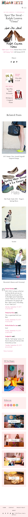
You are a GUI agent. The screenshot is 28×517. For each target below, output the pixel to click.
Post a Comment (8, 351)
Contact (11, 507)
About (14, 510)
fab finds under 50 (9, 12)
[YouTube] (17, 405)
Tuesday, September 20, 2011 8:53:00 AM (13, 346)
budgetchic (8, 336)
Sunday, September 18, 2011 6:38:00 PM (13, 331)
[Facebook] (5, 405)
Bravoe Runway (9, 289)
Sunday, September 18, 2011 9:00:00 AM (13, 321)
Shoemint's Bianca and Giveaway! (14, 282)
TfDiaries (19, 513)
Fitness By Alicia (9, 313)
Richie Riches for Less (11, 325)
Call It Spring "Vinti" (8, 52)
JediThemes (14, 515)
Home (4, 507)
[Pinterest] (11, 405)
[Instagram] (8, 405)
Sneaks (14, 241)
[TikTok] (14, 405)
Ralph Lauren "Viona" (7, 50)
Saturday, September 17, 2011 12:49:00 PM (13, 308)
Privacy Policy (21, 507)
